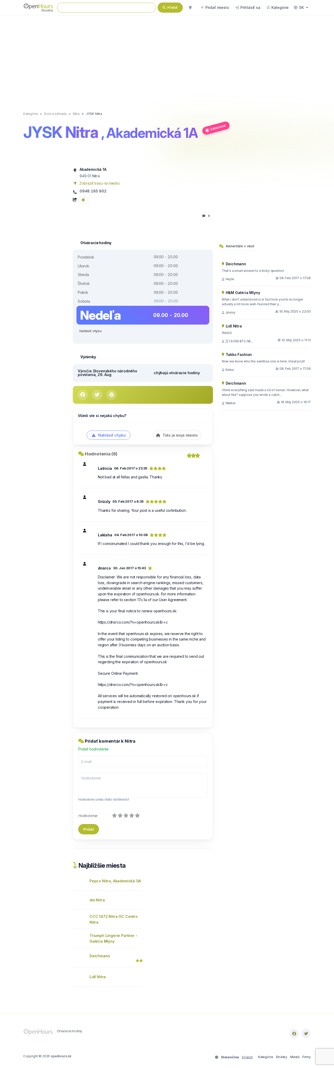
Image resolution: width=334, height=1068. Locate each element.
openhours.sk (61, 1056)
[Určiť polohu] (190, 8)
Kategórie (265, 1057)
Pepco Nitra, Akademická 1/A (115, 881)
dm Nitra (97, 900)
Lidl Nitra (98, 977)
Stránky (281, 1057)
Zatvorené (218, 127)
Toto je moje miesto (180, 435)
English (247, 1057)
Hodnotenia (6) (101, 453)
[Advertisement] (167, 58)
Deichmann (100, 956)
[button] (301, 8)
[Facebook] (294, 1033)
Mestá (295, 1057)
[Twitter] (306, 1033)
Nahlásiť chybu (90, 331)
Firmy (306, 1057)
